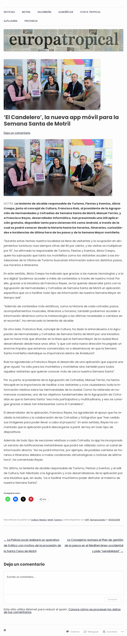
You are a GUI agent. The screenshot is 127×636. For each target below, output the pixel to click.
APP (87, 519)
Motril (26, 12)
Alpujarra (11, 21)
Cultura (34, 519)
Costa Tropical (90, 12)
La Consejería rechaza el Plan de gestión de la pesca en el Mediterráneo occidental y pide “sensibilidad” (94, 545)
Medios (43, 519)
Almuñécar (65, 12)
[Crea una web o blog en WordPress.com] (5, 630)
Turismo (58, 519)
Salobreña (44, 12)
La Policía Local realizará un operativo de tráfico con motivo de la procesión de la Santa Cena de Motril (32, 545)
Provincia (31, 21)
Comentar (112, 599)
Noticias (9, 12)
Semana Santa (97, 519)
